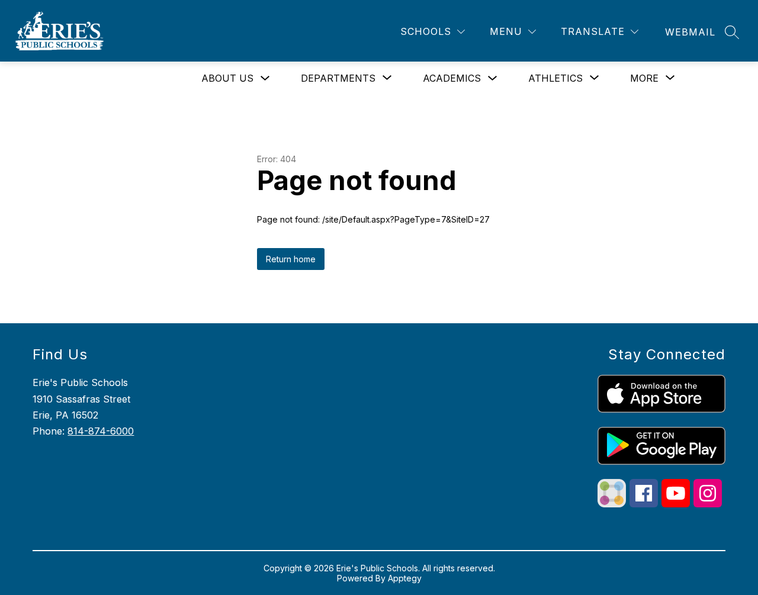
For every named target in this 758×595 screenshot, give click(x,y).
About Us (227, 78)
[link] (690, 32)
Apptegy (405, 578)
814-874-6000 (101, 431)
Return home (291, 259)
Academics (452, 78)
